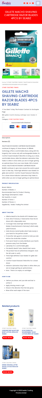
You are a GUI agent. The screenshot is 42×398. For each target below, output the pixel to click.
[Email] (30, 3)
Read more (7, 338)
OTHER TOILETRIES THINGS (14, 82)
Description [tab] (6, 138)
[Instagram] (27, 3)
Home (4, 82)
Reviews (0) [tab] (6, 141)
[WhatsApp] (33, 3)
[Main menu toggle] (38, 3)
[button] (37, 33)
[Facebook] (24, 3)
